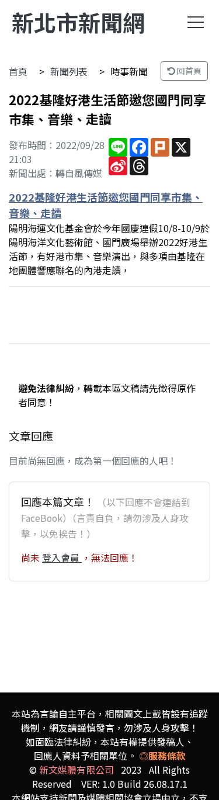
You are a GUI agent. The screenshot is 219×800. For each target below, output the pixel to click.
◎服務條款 (162, 756)
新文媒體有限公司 (76, 770)
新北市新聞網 (78, 22)
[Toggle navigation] (195, 22)
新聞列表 (69, 71)
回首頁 (188, 71)
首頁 (18, 71)
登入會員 (62, 557)
